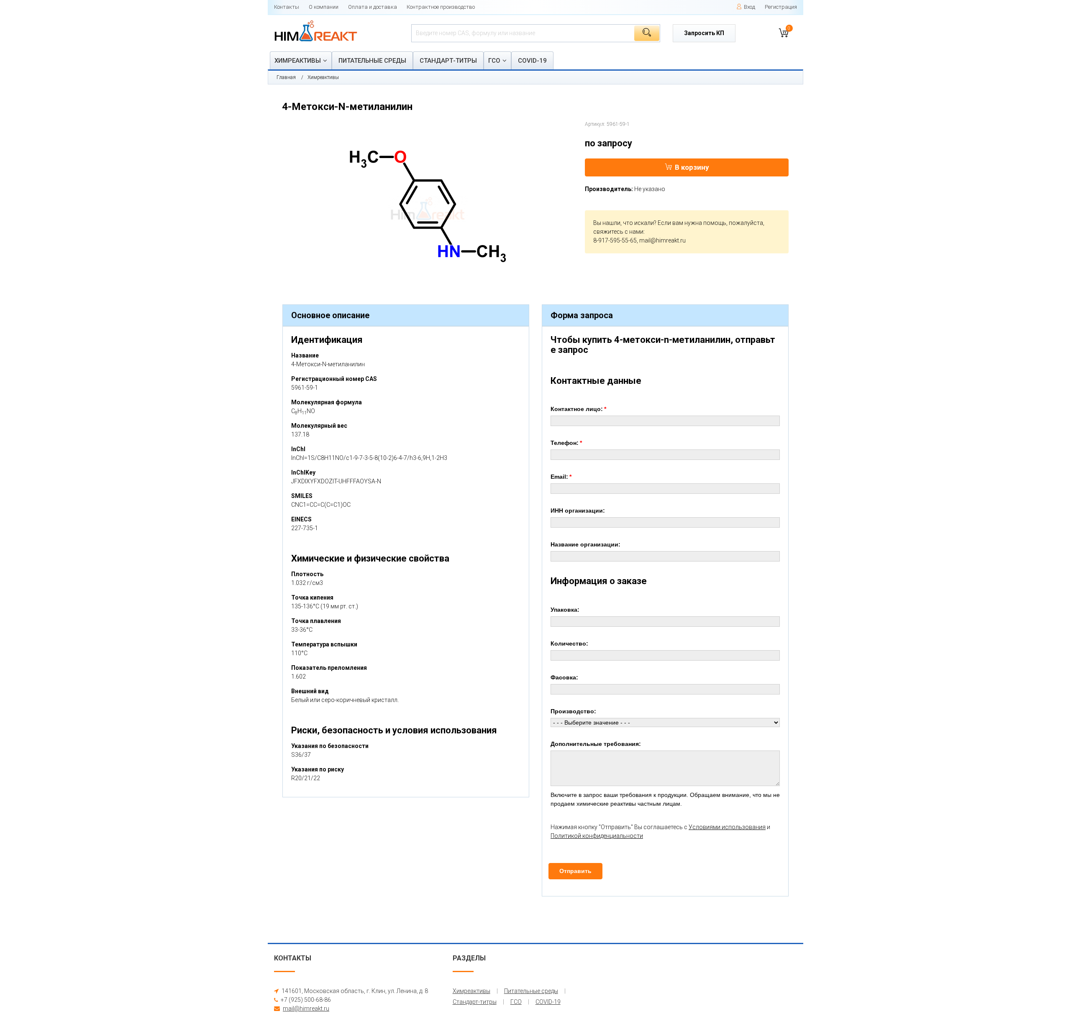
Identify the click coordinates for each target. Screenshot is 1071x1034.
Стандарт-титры (448, 60)
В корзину (692, 167)
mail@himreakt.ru (662, 240)
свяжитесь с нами (618, 231)
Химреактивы (297, 60)
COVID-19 (532, 60)
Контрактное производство (441, 7)
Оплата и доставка (372, 7)
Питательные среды (372, 60)
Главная (286, 77)
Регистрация (781, 7)
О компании (323, 7)
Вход (749, 7)
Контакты (286, 7)
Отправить (575, 871)
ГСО (494, 60)
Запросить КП (704, 33)
